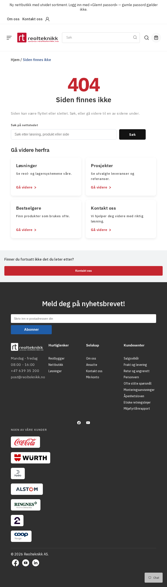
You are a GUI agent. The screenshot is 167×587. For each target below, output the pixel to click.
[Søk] (135, 37)
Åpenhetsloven (134, 396)
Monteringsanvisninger (139, 390)
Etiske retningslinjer (137, 402)
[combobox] (101, 37)
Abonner (31, 329)
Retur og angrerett (137, 371)
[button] (9, 37)
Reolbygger (56, 358)
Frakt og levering (135, 365)
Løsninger (55, 371)
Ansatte (91, 365)
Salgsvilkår (131, 358)
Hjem (15, 60)
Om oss (13, 19)
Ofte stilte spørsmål (138, 383)
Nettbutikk (55, 365)
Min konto (92, 377)
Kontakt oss (32, 19)
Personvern (131, 377)
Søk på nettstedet (24, 125)
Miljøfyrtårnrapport (137, 409)
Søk (132, 134)
